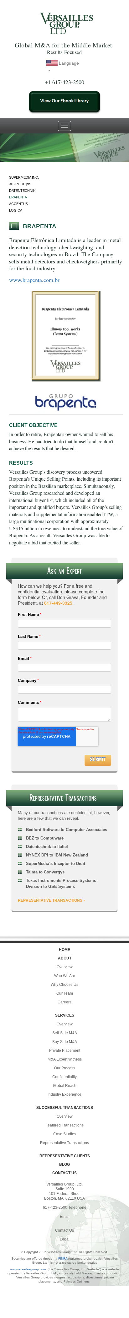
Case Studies (64, 1134)
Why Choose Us (64, 984)
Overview (65, 967)
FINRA (62, 1258)
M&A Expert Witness (65, 1059)
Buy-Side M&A (64, 1042)
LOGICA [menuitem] (15, 210)
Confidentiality (64, 1077)
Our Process (64, 1068)
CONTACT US (64, 1173)
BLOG (64, 1164)
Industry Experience (64, 1094)
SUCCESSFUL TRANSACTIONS (64, 1107)
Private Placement (64, 1050)
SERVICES (64, 1015)
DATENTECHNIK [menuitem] (22, 190)
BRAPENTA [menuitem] (18, 197)
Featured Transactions (64, 1125)
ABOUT (64, 958)
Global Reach (64, 1085)
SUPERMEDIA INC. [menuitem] (24, 177)
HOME (64, 950)
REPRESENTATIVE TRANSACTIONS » (51, 900)
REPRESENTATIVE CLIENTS (64, 1156)
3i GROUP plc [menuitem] (20, 184)
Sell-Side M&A (64, 1033)
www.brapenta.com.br (34, 280)
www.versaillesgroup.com (28, 1269)
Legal (65, 1239)
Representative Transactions (64, 1143)
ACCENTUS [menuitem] (18, 204)
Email (65, 1216)
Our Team (64, 993)
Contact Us (64, 1230)
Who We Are (64, 976)
